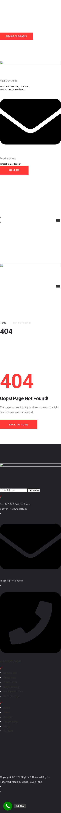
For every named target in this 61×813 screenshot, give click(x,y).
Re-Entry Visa (11, 696)
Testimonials (10, 721)
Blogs (6, 726)
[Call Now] (7, 806)
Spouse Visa (10, 673)
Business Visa (11, 687)
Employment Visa (13, 691)
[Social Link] (4, 217)
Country (8, 717)
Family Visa (9, 677)
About (6, 712)
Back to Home (18, 424)
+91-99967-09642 (10, 661)
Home (6, 707)
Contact (8, 731)
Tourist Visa (10, 682)
